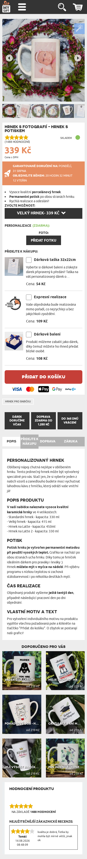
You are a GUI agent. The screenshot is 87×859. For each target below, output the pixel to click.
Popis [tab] (11, 441)
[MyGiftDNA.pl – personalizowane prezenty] (6, 6)
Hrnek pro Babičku (18, 401)
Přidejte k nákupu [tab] (30, 441)
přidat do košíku (43, 376)
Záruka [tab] (70, 441)
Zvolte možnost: (20, 205)
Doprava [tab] (47, 441)
